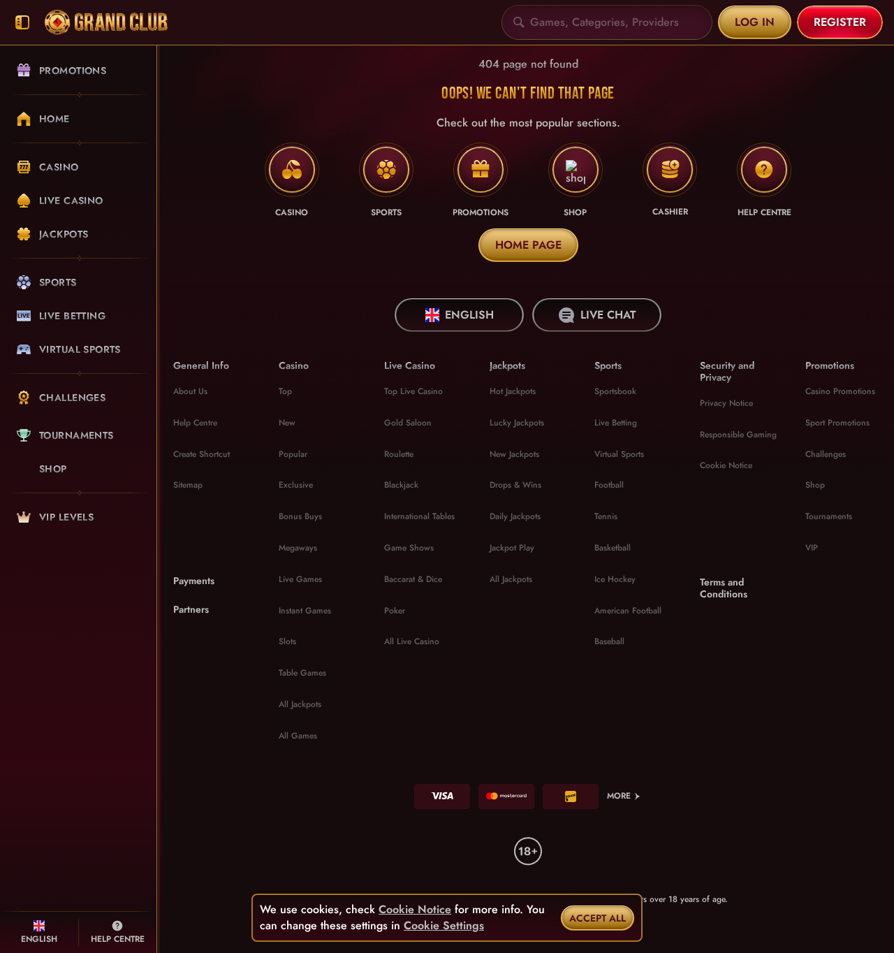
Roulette (398, 454)
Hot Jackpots (513, 391)
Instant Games (305, 610)
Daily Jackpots (515, 516)
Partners (191, 610)
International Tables (419, 516)
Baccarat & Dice (413, 579)
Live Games (300, 579)
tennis (605, 516)
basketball (612, 547)
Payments (193, 581)
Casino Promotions (840, 391)
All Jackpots (300, 704)
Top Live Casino (413, 391)
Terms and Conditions (723, 588)
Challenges (825, 454)
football (609, 485)
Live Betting (615, 422)
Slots (287, 641)
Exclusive (296, 485)
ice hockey (615, 579)
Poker (394, 610)
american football (627, 610)
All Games (298, 735)
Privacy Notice (726, 403)
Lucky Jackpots (517, 422)
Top (285, 391)
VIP (811, 547)
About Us (190, 391)
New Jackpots (514, 454)
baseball (609, 641)
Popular (293, 454)
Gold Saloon (408, 422)
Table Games (302, 673)
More (619, 796)
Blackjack (401, 485)
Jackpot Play (512, 547)
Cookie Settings (444, 925)
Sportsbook (615, 391)
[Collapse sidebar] (22, 23)
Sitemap (188, 485)
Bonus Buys (300, 516)
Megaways (298, 547)
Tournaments (828, 516)
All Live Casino (411, 641)
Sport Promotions (837, 422)
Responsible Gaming (738, 434)
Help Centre (195, 422)
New (287, 422)
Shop (815, 485)
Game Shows (409, 547)
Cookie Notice (726, 465)
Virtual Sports (619, 454)
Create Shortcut (201, 454)
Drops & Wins (515, 485)
